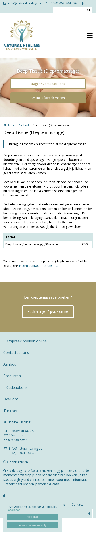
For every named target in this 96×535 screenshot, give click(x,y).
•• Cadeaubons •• (17, 387)
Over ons (11, 399)
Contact (77, 504)
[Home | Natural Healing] (28, 36)
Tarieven (10, 410)
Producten (12, 375)
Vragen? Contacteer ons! (48, 84)
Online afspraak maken (48, 98)
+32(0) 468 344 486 (63, 3)
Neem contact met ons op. (38, 265)
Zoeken (88, 10)
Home (11, 125)
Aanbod (24, 125)
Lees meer (13, 510)
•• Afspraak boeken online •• (26, 341)
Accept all (32, 516)
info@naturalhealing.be (24, 3)
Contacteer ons (16, 352)
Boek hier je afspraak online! (48, 311)
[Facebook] (82, 3)
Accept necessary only (32, 525)
